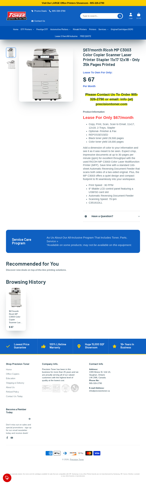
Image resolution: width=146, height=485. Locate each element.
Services (102, 29)
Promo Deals (40, 11)
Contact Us (39, 21)
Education (10, 378)
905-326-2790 (58, 11)
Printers (92, 29)
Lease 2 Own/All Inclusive (66, 36)
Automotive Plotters (59, 29)
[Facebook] (7, 437)
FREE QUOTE (85, 36)
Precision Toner (77, 459)
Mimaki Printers (80, 29)
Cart (139, 16)
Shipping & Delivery (15, 383)
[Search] (119, 16)
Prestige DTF (42, 29)
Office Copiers (12, 374)
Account (131, 16)
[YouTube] (12, 437)
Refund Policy (12, 392)
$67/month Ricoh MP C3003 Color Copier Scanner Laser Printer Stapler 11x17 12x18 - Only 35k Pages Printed (16, 309)
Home (15, 29)
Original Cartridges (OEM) (122, 29)
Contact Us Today (14, 396)
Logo (16, 16)
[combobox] (101, 16)
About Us (10, 387)
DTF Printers (26, 29)
